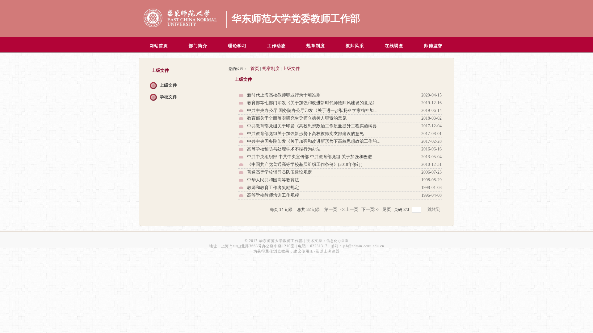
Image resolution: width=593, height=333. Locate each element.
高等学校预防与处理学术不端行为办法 (284, 149)
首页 (254, 68)
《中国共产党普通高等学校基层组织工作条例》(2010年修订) (305, 164)
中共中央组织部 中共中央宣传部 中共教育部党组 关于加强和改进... (311, 156)
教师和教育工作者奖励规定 (273, 187)
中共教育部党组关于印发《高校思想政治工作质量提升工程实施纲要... (314, 126)
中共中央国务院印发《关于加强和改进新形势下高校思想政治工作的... (314, 141)
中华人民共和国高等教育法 (273, 180)
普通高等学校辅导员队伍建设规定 (279, 172)
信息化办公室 (337, 241)
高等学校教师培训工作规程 (273, 195)
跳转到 (434, 209)
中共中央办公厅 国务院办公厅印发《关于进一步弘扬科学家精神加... (312, 110)
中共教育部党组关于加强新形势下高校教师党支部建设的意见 (305, 133)
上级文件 (168, 85)
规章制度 (271, 68)
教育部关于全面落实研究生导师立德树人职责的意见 (297, 118)
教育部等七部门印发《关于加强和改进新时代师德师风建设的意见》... (314, 103)
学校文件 (168, 97)
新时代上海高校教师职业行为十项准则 (284, 95)
